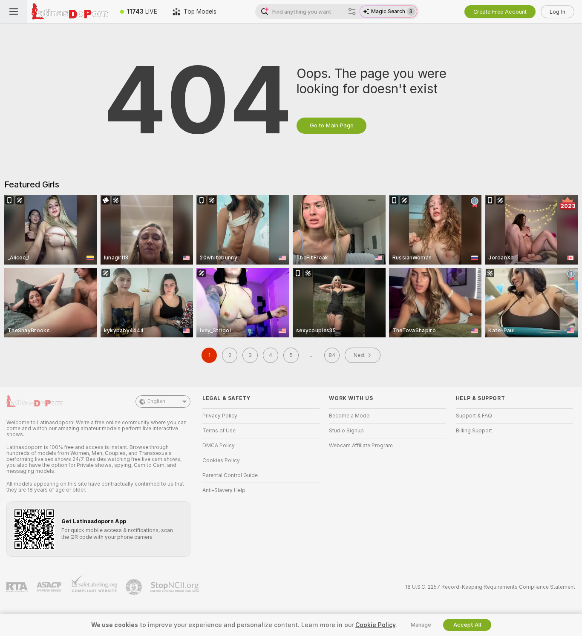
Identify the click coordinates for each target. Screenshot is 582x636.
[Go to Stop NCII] (175, 587)
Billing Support (474, 431)
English (156, 401)
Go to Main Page (331, 125)
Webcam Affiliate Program (361, 446)
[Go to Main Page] (69, 11)
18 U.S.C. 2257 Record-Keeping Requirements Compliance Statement (490, 587)
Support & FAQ (474, 416)
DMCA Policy (218, 446)
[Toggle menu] (13, 11)
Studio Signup (346, 431)
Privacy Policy (219, 416)
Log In (557, 12)
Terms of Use (219, 431)
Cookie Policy (375, 625)
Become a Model (350, 416)
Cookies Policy (221, 460)
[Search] (352, 11)
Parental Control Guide (230, 475)
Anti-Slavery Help (223, 490)
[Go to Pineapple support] (135, 587)
